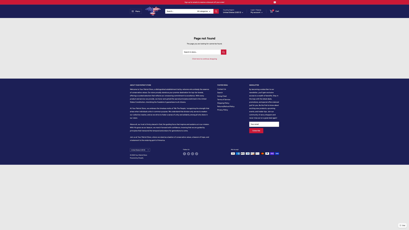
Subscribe (256, 131)
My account (256, 12)
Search (220, 93)
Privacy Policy (222, 110)
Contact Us (221, 89)
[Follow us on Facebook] (184, 153)
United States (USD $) (138, 150)
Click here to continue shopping (204, 59)
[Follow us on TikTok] (196, 153)
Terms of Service (223, 99)
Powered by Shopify (136, 158)
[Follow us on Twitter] (188, 153)
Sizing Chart (222, 96)
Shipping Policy (223, 103)
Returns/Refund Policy (226, 106)
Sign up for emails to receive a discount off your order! (204, 2)
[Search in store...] (223, 52)
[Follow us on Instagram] (192, 153)
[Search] (216, 11)
